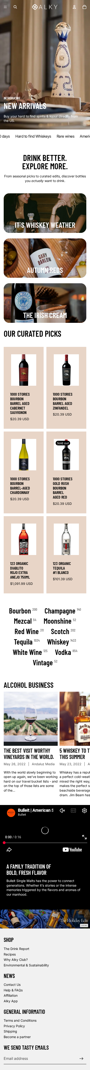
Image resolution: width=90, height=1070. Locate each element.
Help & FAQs (13, 990)
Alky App (11, 1001)
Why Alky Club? (16, 960)
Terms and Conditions (20, 1020)
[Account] (74, 7)
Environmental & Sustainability (26, 965)
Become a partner (17, 1037)
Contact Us (12, 985)
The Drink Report (16, 948)
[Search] (15, 7)
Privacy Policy (14, 1026)
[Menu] (5, 7)
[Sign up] (81, 1058)
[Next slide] (81, 744)
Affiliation (11, 995)
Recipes (10, 954)
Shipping (10, 1031)
